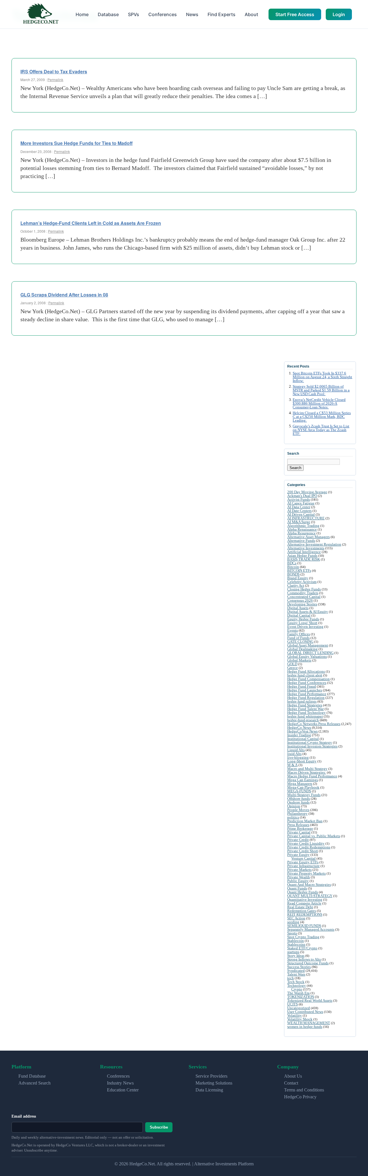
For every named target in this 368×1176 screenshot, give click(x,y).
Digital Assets (297, 608)
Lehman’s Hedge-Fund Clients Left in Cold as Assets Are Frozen (90, 223)
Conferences (162, 14)
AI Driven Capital (301, 514)
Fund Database (32, 1076)
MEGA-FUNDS (299, 791)
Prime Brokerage (300, 828)
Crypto (296, 989)
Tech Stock (295, 982)
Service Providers (211, 1076)
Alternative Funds (301, 540)
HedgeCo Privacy (300, 1096)
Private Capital (298, 832)
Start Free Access (294, 14)
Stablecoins (296, 944)
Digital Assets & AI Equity (307, 611)
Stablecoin (295, 940)
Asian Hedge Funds (302, 555)
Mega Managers (299, 783)
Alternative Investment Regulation (314, 544)
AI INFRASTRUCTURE (306, 518)
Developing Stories (302, 604)
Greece (292, 668)
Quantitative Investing (304, 899)
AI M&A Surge (298, 522)
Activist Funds (298, 499)
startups (293, 952)
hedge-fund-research (303, 720)
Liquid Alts (296, 750)
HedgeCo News (299, 727)
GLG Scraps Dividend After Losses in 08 (64, 294)
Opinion (293, 806)
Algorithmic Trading (303, 525)
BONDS (293, 574)
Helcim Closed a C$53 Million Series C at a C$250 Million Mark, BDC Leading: (322, 416)
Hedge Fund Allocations (306, 671)
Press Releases (298, 825)
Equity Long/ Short (302, 623)
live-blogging (298, 757)
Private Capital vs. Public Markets (313, 836)
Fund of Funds (298, 638)
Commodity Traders (302, 593)
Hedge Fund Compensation (308, 679)
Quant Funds (297, 888)
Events (292, 630)
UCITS (292, 1004)
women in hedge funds (304, 1026)
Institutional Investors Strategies (312, 746)
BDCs (291, 563)
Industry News (120, 1083)
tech (290, 978)
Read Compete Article (304, 903)
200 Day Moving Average (307, 492)
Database (108, 14)
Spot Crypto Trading (303, 937)
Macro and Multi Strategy (307, 768)
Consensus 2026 (300, 600)
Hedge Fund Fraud (301, 686)
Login (339, 14)
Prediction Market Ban (305, 821)
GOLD (292, 664)
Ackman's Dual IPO (302, 496)
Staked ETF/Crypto (302, 948)
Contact (291, 1083)
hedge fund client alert (304, 675)
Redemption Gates (301, 911)
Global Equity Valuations (307, 656)
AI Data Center (298, 507)
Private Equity (298, 854)
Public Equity (298, 881)
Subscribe (159, 1127)
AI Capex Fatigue (301, 503)
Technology (296, 985)
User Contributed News (305, 1011)
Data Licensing (209, 1089)
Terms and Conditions (304, 1089)
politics (293, 817)
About (251, 14)
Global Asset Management (307, 645)
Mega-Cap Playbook (303, 787)
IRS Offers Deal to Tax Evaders (53, 71)
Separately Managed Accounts (310, 929)
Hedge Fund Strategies (304, 705)
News (192, 14)
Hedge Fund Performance (306, 694)
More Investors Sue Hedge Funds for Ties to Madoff (76, 143)
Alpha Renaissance (302, 529)
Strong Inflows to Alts (304, 959)
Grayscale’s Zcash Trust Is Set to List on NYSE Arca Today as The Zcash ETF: (321, 430)
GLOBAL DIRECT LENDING (310, 653)
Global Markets (299, 660)
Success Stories (299, 967)
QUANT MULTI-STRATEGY (309, 896)
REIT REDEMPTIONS (304, 914)
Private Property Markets (306, 873)
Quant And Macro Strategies (309, 884)
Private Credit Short (302, 851)
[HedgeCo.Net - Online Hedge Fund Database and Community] (40, 14)
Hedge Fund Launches (304, 690)
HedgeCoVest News (302, 731)
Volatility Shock (300, 1019)
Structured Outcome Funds (308, 963)
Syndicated (296, 970)
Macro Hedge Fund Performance (312, 776)
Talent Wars (296, 974)
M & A (292, 765)
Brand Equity (297, 578)
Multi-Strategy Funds (304, 795)
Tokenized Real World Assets (309, 1000)
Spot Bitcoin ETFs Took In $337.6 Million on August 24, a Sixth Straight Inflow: (322, 377)
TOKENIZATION (300, 997)
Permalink (55, 79)
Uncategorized (298, 1008)
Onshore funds (298, 802)
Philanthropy (297, 813)
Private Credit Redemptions (308, 847)
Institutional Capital (303, 739)
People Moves (298, 810)
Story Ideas (295, 955)
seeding (293, 922)
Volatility (294, 1015)
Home (82, 14)
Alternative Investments (305, 548)
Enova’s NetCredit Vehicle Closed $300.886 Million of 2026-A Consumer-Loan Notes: (319, 403)
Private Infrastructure (303, 866)
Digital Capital (298, 615)
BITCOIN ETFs (299, 570)
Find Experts (221, 14)
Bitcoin (293, 567)
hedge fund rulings (302, 701)
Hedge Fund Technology (306, 712)
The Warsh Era (298, 993)
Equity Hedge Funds (303, 619)
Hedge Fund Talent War (305, 709)
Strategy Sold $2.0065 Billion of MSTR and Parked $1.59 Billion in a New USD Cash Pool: (321, 390)
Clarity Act (295, 585)
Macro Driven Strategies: (306, 772)
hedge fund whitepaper (305, 716)
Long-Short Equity (302, 761)
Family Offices (298, 634)
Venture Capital (303, 858)
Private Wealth (298, 877)
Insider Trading (299, 735)
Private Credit (298, 839)
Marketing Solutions (213, 1083)
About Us (293, 1076)
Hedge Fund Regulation (306, 697)
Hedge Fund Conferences (306, 682)
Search (295, 468)
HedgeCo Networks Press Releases (313, 724)
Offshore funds (298, 798)
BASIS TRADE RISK (303, 559)
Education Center (123, 1089)
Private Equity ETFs (303, 862)
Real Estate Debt (300, 907)
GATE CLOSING (300, 641)
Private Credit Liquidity (306, 843)
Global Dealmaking (302, 649)
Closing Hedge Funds (304, 589)
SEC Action (296, 918)
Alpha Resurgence (301, 533)
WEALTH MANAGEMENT (308, 1023)
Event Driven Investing (305, 626)
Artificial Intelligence (304, 552)
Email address (24, 1116)
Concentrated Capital (304, 596)
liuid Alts (294, 754)
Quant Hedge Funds (302, 892)
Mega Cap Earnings (302, 780)
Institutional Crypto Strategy (309, 742)
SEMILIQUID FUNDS (304, 925)
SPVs (133, 14)
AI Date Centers (299, 510)
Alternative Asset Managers (308, 537)
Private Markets (299, 869)
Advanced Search (34, 1083)
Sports (292, 933)
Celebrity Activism (302, 582)
